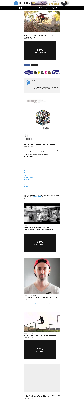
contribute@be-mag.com (36, 196)
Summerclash (26, 159)
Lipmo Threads (26, 179)
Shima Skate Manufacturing (28, 177)
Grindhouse (26, 163)
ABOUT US (41, 8)
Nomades (25, 182)
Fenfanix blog (33, 303)
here (52, 193)
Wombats (25, 175)
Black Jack (25, 166)
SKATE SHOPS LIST (55, 8)
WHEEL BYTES (20, 8)
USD (24, 161)
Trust (25, 170)
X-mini (25, 188)
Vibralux (25, 165)
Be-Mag (25, 38)
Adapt (25, 158)
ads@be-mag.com (53, 189)
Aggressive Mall (26, 172)
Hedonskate (26, 168)
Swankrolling (26, 186)
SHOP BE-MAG (47, 8)
